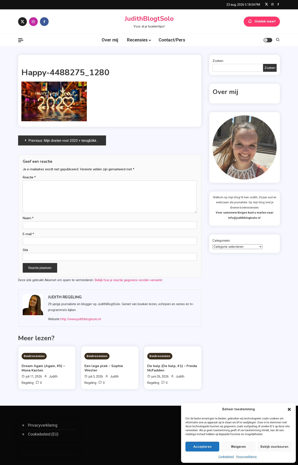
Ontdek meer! (265, 21)
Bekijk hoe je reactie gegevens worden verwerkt (128, 280)
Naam (28, 218)
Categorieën (221, 241)
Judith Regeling (65, 297)
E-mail (28, 234)
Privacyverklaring (246, 456)
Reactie (29, 177)
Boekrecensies (34, 356)
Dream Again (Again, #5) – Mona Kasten (43, 368)
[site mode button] (268, 40)
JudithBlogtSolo (149, 18)
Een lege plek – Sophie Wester (103, 368)
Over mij (110, 40)
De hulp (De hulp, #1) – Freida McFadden (172, 368)
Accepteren (202, 447)
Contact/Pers (172, 40)
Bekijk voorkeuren (274, 447)
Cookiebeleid (226, 456)
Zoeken (217, 61)
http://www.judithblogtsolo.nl (80, 319)
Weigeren (238, 447)
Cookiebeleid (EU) (43, 434)
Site (25, 250)
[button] (289, 409)
